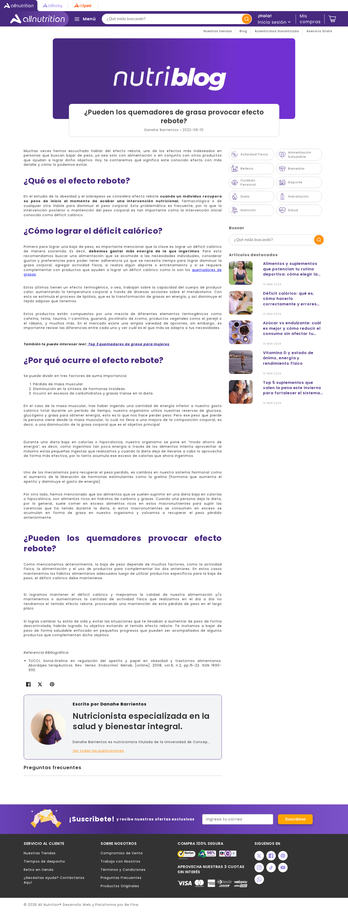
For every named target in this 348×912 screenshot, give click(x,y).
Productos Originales (120, 886)
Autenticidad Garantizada (277, 31)
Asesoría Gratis (319, 31)
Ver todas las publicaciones (98, 751)
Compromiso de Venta (122, 853)
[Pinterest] (283, 855)
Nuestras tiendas (218, 31)
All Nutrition (48, 904)
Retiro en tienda (39, 870)
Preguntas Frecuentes (121, 878)
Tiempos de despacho (44, 861)
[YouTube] (283, 867)
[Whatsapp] (259, 879)
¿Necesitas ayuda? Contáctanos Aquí (54, 880)
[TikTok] (271, 867)
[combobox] (177, 19)
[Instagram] (259, 867)
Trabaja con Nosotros (120, 861)
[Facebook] (271, 855)
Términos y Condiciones (123, 870)
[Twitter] (259, 855)
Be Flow (131, 904)
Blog (243, 31)
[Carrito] (332, 19)
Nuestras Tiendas (40, 853)
